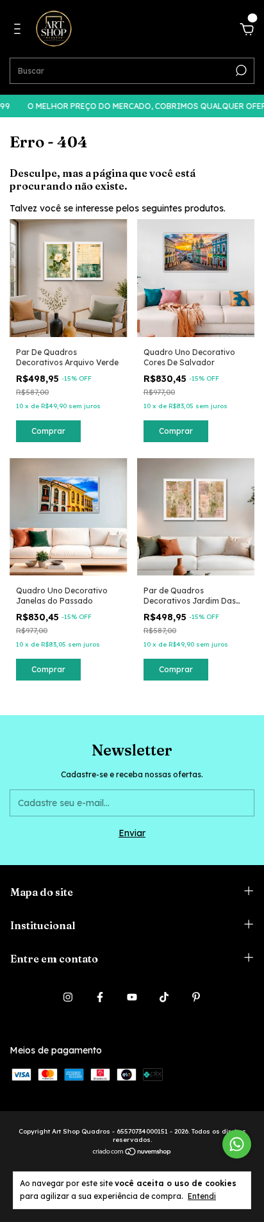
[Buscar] (240, 70)
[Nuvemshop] (132, 1153)
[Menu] (19, 31)
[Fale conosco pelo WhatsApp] (236, 1144)
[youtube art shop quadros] (132, 997)
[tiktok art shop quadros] (164, 997)
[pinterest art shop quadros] (196, 997)
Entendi (202, 1196)
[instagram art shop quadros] (68, 997)
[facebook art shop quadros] (100, 997)
